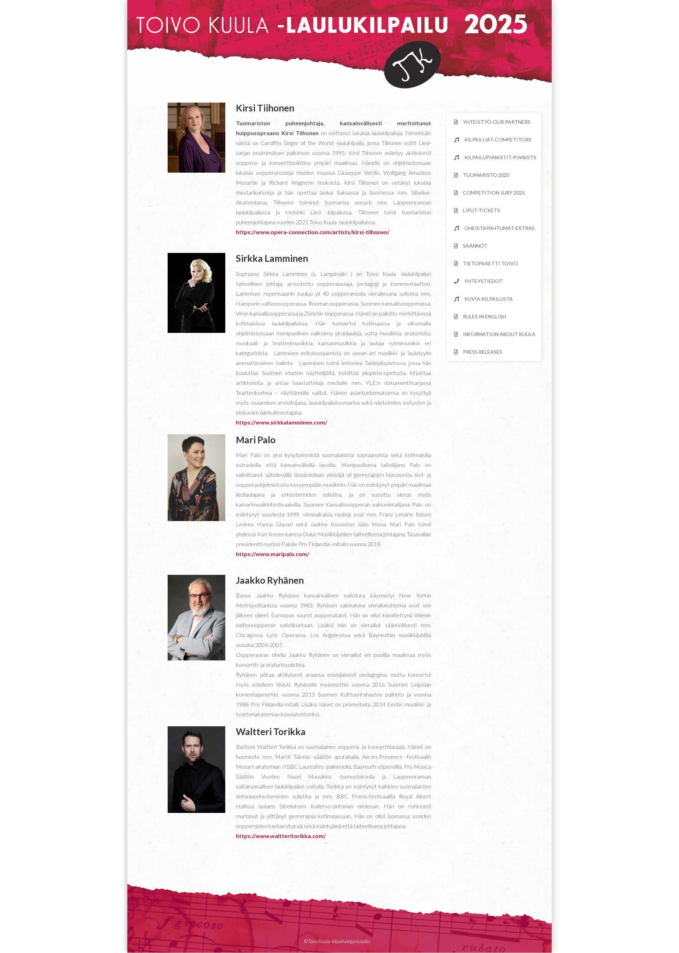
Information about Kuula (499, 334)
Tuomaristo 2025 (486, 175)
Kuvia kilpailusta (488, 299)
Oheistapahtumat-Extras (499, 228)
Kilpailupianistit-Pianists (500, 157)
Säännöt (475, 246)
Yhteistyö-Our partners (496, 122)
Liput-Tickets (481, 210)
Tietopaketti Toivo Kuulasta (486, 266)
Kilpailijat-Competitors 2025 (493, 143)
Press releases (482, 352)
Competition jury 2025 (494, 193)
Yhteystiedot (483, 281)
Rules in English (484, 316)
